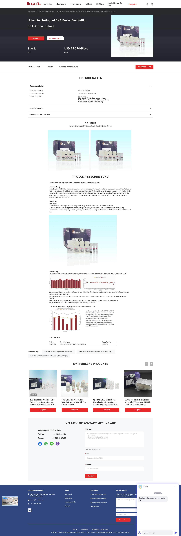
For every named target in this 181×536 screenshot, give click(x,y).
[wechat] (52, 444)
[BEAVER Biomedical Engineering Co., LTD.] (34, 3)
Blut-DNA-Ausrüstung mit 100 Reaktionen (58, 351)
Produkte (40, 11)
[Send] (175, 532)
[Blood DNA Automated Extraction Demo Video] (68, 150)
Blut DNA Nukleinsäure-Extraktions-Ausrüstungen (95, 351)
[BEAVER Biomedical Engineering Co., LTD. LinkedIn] (29, 510)
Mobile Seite (84, 529)
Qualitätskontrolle (70, 502)
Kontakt (91, 476)
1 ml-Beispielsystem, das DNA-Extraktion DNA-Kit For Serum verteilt (74, 402)
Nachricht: (89, 429)
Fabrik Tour (68, 498)
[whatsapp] (46, 444)
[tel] (63, 444)
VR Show (100, 4)
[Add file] (139, 532)
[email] (40, 444)
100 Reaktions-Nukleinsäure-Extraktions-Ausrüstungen (49, 356)
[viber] (57, 444)
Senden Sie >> (123, 520)
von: (87, 454)
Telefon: (89, 464)
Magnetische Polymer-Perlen (98, 498)
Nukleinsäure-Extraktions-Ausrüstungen (58, 11)
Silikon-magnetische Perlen (98, 494)
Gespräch (36, 38)
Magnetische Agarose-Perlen (98, 502)
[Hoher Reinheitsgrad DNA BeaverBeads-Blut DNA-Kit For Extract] (132, 36)
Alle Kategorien (94, 506)
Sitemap (75, 529)
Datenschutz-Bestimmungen (100, 529)
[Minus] (176, 486)
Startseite (31, 11)
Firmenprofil (68, 494)
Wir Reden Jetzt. (55, 38)
